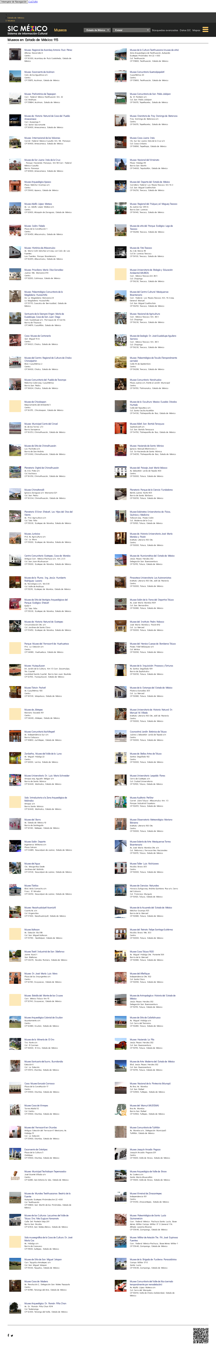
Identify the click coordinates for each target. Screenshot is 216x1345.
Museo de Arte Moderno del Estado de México (152, 1061)
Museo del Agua (32, 863)
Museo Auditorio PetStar (142, 797)
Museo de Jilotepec (33, 709)
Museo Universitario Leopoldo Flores (147, 775)
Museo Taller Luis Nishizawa (144, 863)
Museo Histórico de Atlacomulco (39, 247)
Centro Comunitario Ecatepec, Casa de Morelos (47, 555)
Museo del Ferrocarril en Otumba (40, 1127)
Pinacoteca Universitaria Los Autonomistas (150, 577)
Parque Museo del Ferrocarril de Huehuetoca (46, 643)
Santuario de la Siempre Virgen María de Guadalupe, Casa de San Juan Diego (44, 315)
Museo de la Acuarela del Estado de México (151, 907)
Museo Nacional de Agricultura (145, 313)
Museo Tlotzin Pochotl (35, 687)
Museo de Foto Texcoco (141, 247)
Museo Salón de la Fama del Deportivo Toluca (152, 599)
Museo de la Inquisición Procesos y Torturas (151, 665)
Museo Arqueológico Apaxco (37, 181)
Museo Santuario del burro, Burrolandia (43, 1061)
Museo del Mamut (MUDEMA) (144, 1105)
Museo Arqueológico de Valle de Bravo (148, 1171)
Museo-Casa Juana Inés (142, 137)
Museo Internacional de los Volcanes (42, 137)
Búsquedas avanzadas (165, 30)
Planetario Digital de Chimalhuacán (41, 467)
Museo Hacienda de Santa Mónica (147, 445)
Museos (11, 20)
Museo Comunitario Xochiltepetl (39, 731)
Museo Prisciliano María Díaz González (43, 269)
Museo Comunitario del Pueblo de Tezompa (45, 379)
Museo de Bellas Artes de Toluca (145, 753)
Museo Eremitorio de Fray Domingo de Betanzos (154, 115)
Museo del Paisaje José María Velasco (148, 467)
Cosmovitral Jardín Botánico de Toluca (148, 731)
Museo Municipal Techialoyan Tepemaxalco (45, 1171)
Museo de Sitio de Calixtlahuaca (145, 1017)
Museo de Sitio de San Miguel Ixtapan (43, 1259)
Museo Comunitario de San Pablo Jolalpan (150, 93)
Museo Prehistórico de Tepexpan (40, 93)
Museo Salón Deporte (35, 841)
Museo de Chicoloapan (35, 401)
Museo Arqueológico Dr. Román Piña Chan (45, 1303)
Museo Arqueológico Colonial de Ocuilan (43, 1017)
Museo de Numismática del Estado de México (152, 555)
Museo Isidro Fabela (34, 225)
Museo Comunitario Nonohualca (145, 379)
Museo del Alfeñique (140, 973)
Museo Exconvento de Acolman (39, 71)
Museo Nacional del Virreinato (144, 159)
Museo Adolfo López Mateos (38, 203)
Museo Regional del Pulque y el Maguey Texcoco (153, 203)
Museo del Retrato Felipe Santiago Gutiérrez (151, 929)
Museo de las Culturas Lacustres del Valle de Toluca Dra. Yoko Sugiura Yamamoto (46, 1217)
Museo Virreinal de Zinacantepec (146, 1193)
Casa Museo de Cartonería (37, 335)
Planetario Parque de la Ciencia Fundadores (151, 489)
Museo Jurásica (32, 533)
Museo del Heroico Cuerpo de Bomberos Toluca (153, 643)
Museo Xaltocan (32, 929)
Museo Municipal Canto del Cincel (41, 423)
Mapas (196, 30)
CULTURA (33, 1)
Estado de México (16, 17)
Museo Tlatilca (31, 885)
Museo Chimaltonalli (34, 489)
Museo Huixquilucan (34, 665)
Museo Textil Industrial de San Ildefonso (44, 951)
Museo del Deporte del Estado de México (150, 181)
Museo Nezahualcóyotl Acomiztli (40, 907)
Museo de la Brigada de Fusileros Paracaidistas (153, 1259)
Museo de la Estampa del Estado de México (151, 687)
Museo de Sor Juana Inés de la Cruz (42, 159)
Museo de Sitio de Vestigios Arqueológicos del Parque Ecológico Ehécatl (46, 601)
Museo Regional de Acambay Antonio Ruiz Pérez (48, 49)
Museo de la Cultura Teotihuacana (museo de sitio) (154, 49)
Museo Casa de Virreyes (36, 1105)
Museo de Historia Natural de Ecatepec (43, 621)
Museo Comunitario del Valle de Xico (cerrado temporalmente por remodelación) (151, 1283)
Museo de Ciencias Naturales (144, 885)
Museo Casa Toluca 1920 (142, 951)
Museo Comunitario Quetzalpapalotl (147, 71)
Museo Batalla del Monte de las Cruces (43, 995)
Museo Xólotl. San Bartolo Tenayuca (147, 423)
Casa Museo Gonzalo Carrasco (39, 1083)
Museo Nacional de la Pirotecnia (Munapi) (150, 1083)
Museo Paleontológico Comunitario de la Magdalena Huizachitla (43, 293)
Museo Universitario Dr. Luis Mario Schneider (47, 775)
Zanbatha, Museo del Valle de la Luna (43, 753)
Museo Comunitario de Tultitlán (145, 1127)
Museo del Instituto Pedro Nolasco (147, 621)
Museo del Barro (32, 819)
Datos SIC (185, 30)
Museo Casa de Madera (36, 1281)
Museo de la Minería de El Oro (39, 1039)
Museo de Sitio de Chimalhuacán (40, 445)
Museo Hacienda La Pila (142, 1039)
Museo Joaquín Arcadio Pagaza (145, 1149)
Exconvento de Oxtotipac (36, 1149)
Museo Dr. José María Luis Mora (40, 973)
